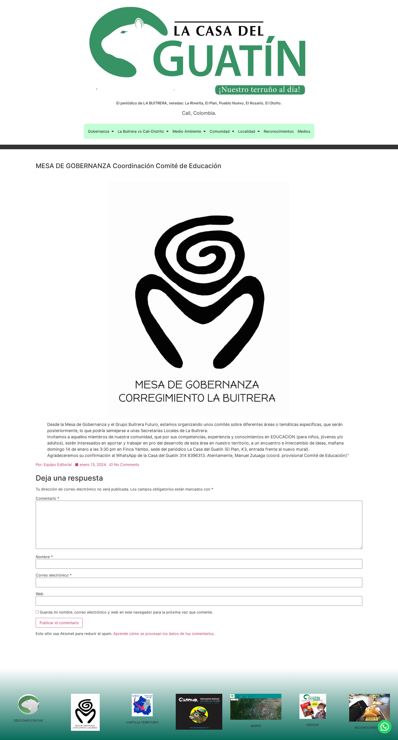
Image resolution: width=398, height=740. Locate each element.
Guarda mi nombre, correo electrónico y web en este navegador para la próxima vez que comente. (126, 612)
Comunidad (220, 131)
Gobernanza (98, 131)
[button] (385, 727)
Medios (304, 131)
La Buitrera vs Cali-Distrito (141, 131)
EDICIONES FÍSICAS (28, 720)
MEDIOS (313, 725)
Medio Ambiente (187, 131)
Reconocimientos (279, 131)
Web (39, 594)
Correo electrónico (54, 575)
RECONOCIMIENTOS (370, 727)
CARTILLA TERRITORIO (142, 722)
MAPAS (256, 726)
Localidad (246, 131)
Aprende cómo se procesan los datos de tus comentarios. (163, 633)
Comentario (47, 498)
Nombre (44, 557)
